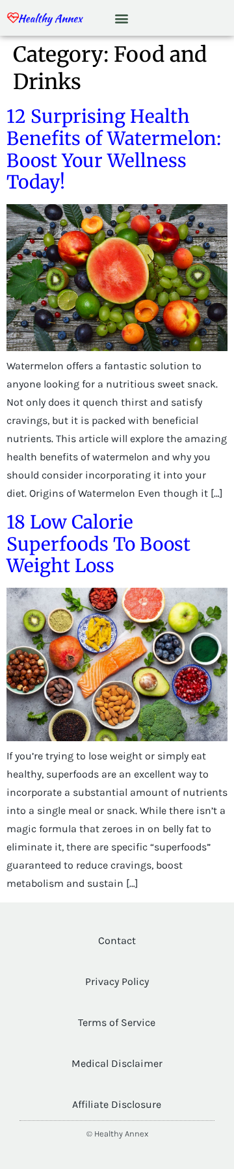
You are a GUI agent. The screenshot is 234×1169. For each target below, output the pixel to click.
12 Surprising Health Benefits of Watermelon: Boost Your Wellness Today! (113, 149)
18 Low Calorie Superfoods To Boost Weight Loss (98, 543)
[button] (122, 18)
